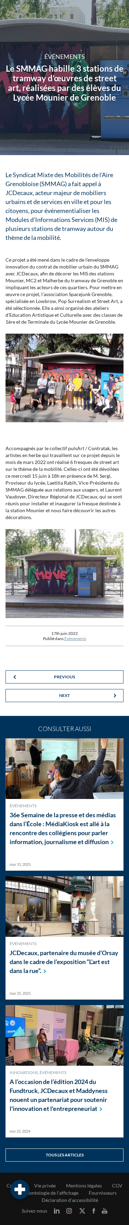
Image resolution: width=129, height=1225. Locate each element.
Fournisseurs (103, 1193)
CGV (117, 1185)
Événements (75, 638)
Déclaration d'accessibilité (70, 1200)
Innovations (24, 1072)
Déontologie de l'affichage (50, 1193)
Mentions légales (84, 1185)
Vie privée (45, 1185)
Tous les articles (65, 1154)
